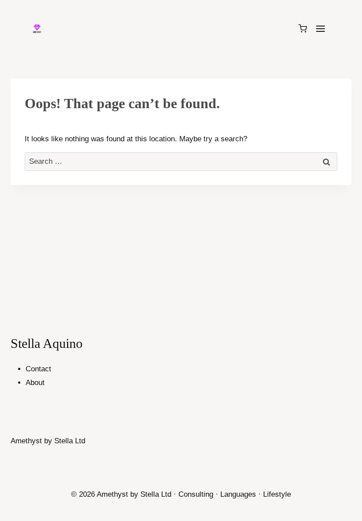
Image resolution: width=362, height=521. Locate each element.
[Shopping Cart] (302, 28)
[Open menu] (320, 28)
